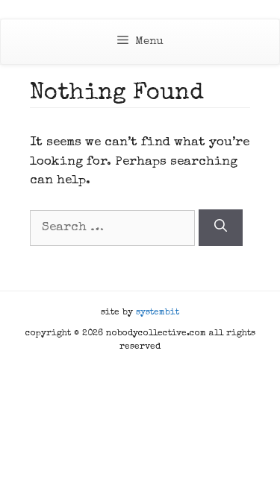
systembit (157, 312)
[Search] (221, 227)
